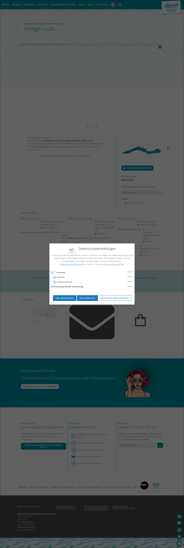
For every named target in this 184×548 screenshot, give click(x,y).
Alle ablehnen (87, 298)
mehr (129, 272)
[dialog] (92, 274)
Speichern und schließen (115, 298)
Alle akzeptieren (64, 298)
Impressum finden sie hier (112, 264)
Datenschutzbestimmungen (72, 264)
